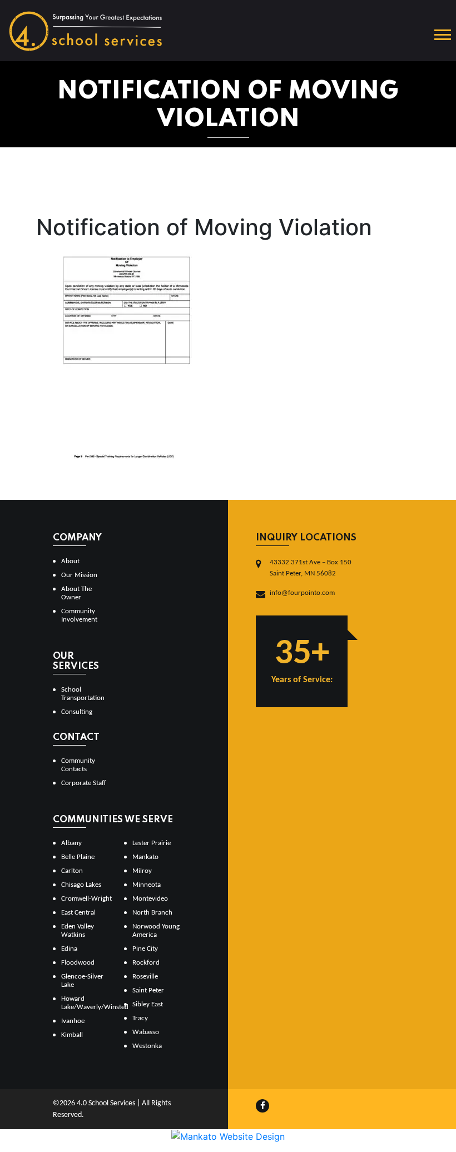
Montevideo (150, 898)
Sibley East (147, 1004)
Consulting (76, 712)
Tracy (140, 1018)
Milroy (142, 871)
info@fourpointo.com (302, 593)
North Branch (152, 912)
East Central (78, 912)
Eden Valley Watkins (77, 931)
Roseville (145, 976)
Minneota (146, 884)
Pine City (145, 948)
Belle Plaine (78, 857)
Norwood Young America (156, 931)
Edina (69, 948)
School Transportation (83, 694)
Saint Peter (148, 990)
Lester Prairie (151, 843)
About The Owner (76, 593)
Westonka (147, 1046)
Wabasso (145, 1032)
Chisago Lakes (81, 884)
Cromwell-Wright (86, 898)
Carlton (72, 871)
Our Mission (79, 575)
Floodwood (78, 962)
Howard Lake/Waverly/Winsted (88, 1003)
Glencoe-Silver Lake (82, 981)
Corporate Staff (83, 783)
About (70, 561)
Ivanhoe (73, 1021)
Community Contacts (78, 765)
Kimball (72, 1035)
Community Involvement (79, 615)
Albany (71, 843)
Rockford (146, 962)
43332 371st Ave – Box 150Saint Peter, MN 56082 (310, 568)
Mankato (145, 857)
